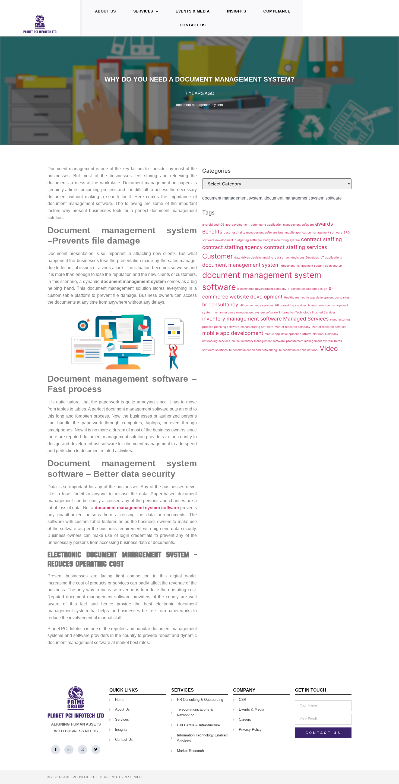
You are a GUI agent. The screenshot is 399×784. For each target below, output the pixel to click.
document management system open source (311, 265)
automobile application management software (282, 224)
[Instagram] (82, 749)
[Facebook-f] (55, 749)
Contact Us (193, 25)
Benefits (212, 232)
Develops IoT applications (324, 257)
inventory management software (242, 319)
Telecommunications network (298, 350)
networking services (216, 341)
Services (143, 11)
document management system (232, 198)
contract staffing (321, 239)
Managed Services (306, 319)
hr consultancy (220, 304)
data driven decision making (253, 257)
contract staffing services (295, 247)
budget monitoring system (281, 240)
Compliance (276, 11)
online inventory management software (258, 341)
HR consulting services (291, 305)
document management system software (303, 198)
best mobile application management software (310, 232)
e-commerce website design (307, 289)
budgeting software (248, 240)
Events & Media (193, 11)
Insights (236, 11)
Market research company (292, 327)
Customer (217, 256)
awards (324, 224)
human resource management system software (246, 312)
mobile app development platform (288, 334)
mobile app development (232, 333)
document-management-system (199, 105)
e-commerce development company (261, 289)
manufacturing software (256, 327)
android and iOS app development (225, 224)
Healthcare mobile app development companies (317, 297)
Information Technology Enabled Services (307, 312)
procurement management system (309, 341)
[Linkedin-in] (69, 749)
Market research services (329, 327)
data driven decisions (290, 257)
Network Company (325, 334)
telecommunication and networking (253, 350)
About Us (105, 11)
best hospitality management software (250, 232)
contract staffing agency (232, 247)
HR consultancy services (257, 305)
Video (329, 348)
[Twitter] (96, 749)
